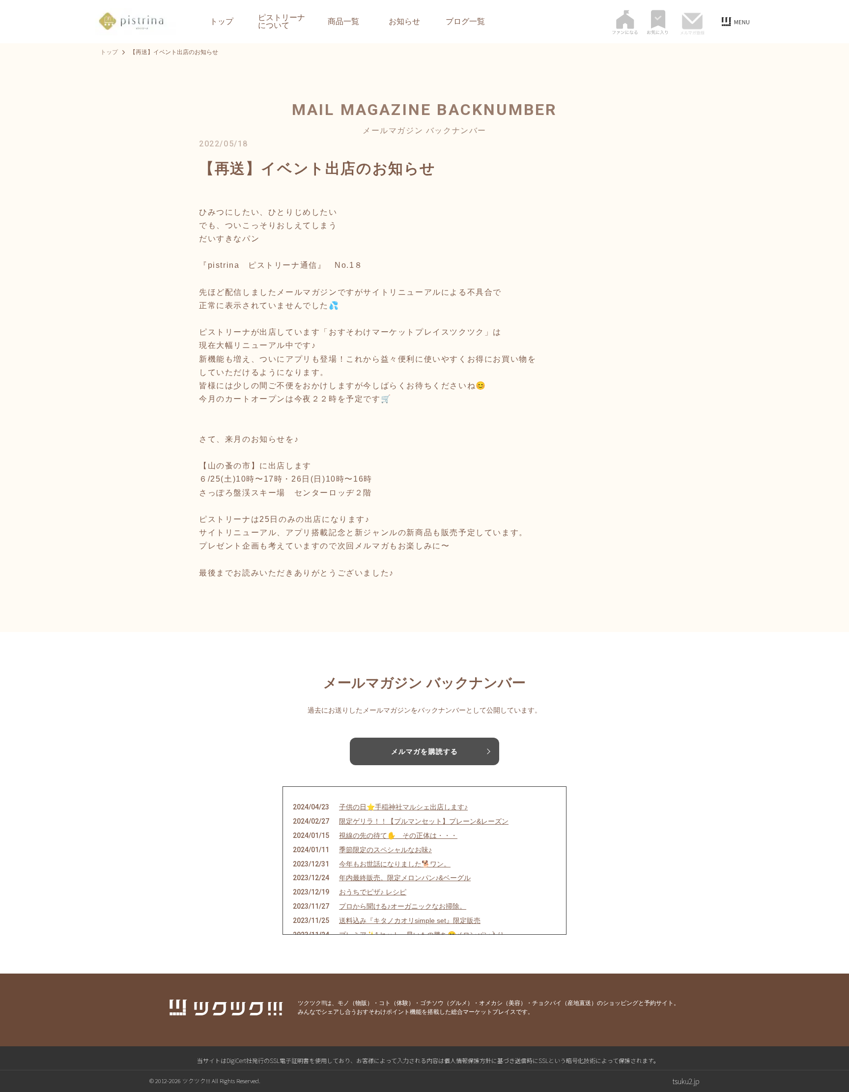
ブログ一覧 (465, 22)
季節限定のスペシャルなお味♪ (385, 850)
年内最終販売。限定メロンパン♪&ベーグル (405, 878)
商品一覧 (343, 22)
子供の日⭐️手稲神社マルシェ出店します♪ (403, 807)
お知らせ (404, 22)
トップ (221, 22)
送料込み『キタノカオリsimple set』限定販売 (410, 920)
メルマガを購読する (424, 751)
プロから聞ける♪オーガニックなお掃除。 (402, 906)
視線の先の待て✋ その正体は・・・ (398, 835)
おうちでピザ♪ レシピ (372, 892)
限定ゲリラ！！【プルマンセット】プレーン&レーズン (424, 821)
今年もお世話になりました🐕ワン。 (395, 864)
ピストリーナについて (281, 21)
